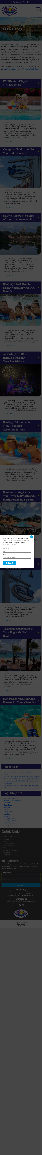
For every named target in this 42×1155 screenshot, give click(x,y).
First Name (6, 548)
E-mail (5, 554)
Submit (9, 562)
